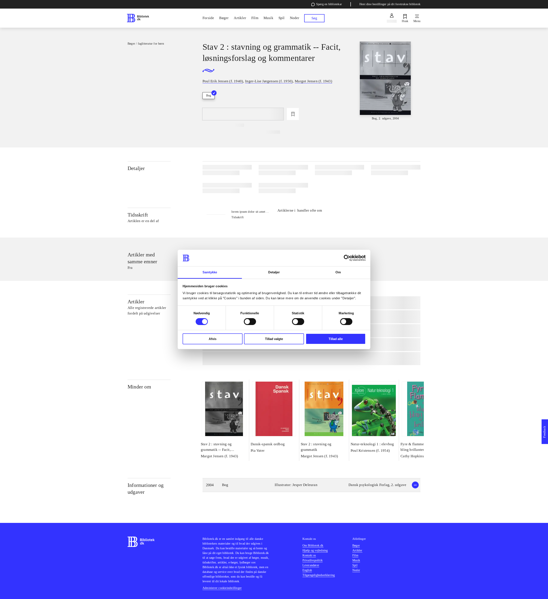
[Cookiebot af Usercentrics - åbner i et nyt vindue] (347, 258)
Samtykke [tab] (210, 272)
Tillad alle (336, 339)
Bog (208, 95)
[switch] (250, 321)
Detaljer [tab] (274, 272)
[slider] (385, 81)
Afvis (212, 339)
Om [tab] (338, 272)
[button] (311, 485)
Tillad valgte (274, 339)
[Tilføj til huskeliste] (293, 114)
